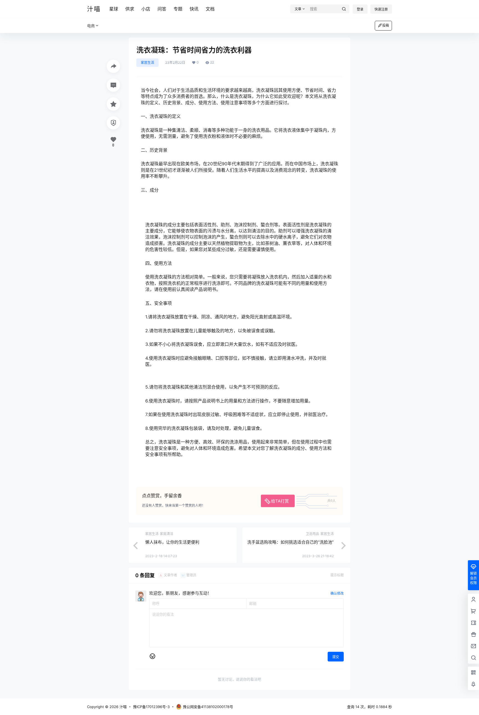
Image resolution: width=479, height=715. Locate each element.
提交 (335, 657)
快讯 (194, 9)
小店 (145, 9)
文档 (210, 9)
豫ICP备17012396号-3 (151, 706)
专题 (178, 9)
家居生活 (147, 62)
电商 (91, 25)
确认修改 (337, 593)
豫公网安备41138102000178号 (208, 706)
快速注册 (381, 9)
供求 (129, 9)
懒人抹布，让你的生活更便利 (172, 542)
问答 (161, 9)
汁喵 (122, 706)
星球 (113, 9)
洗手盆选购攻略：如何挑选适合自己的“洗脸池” (290, 542)
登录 (360, 9)
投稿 (385, 25)
